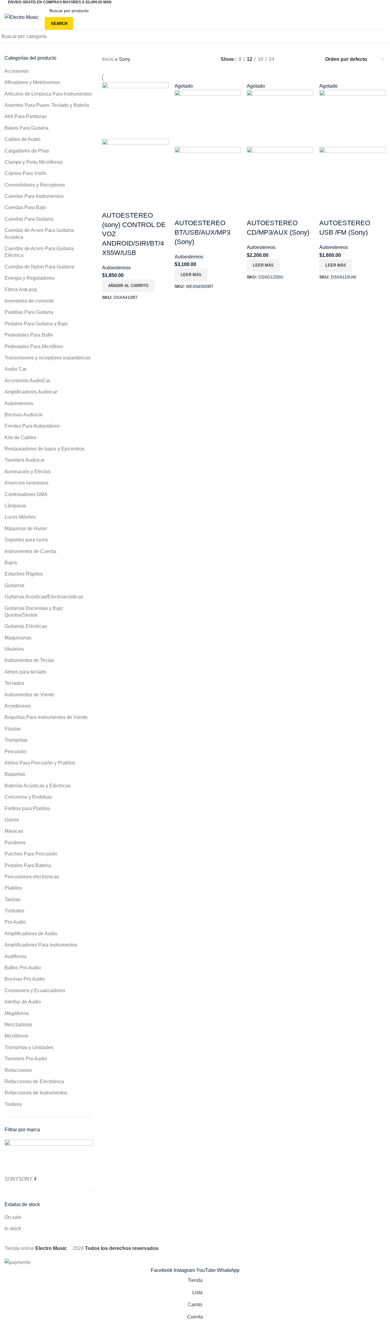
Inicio (108, 59)
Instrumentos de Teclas (29, 660)
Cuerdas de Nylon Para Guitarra (39, 266)
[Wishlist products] (333, 17)
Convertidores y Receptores (35, 184)
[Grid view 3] (300, 59)
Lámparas (15, 505)
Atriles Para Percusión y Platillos (40, 762)
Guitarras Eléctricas (26, 626)
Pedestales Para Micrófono (34, 346)
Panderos (15, 842)
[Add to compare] (109, 203)
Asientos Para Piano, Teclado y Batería (47, 105)
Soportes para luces (26, 539)
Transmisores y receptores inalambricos (47, 357)
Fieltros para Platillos (27, 808)
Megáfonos (17, 1013)
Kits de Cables (20, 437)
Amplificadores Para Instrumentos (41, 944)
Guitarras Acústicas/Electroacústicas (44, 596)
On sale (13, 1217)
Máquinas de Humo (26, 528)
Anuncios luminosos (26, 482)
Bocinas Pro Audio (25, 979)
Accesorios (17, 71)
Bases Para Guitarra (26, 128)
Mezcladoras (18, 1024)
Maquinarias (18, 637)
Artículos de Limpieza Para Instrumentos (48, 93)
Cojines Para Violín (26, 173)
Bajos (11, 562)
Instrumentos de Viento (29, 694)
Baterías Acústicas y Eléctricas (38, 785)
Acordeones (18, 706)
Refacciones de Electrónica (34, 1081)
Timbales (14, 910)
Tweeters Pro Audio (26, 1058)
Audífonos (16, 956)
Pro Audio (15, 922)
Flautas (13, 728)
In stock (13, 1228)
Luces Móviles (20, 517)
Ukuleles (14, 649)
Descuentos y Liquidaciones (347, 36)
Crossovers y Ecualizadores (35, 990)
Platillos (13, 888)
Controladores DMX (26, 494)
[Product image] (135, 167)
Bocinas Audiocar (24, 414)
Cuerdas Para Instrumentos (34, 196)
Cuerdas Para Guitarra (29, 219)
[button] (128, 285)
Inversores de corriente (29, 300)
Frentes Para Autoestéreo (32, 426)
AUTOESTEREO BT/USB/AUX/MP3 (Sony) (202, 232)
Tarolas (12, 899)
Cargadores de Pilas (27, 150)
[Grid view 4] (311, 59)
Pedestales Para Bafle (29, 335)
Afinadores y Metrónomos (32, 82)
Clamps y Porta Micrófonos (34, 162)
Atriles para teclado (25, 671)
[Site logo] (22, 16)
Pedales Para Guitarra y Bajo (36, 323)
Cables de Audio (23, 139)
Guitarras (14, 585)
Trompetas (16, 740)
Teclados (14, 683)
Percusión (16, 751)
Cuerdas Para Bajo (25, 207)
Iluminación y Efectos (28, 471)
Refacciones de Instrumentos (36, 1092)
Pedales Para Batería (28, 865)
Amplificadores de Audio (31, 933)
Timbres (13, 1104)
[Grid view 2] (288, 59)
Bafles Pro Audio (23, 967)
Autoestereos (19, 403)
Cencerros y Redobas (28, 797)
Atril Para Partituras (26, 116)
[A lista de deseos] (126, 203)
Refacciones (18, 1070)
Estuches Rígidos (24, 573)
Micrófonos (16, 1035)
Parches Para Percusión (31, 853)
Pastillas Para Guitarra (29, 312)
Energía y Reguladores (30, 278)
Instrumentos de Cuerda (30, 551)
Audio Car (16, 369)
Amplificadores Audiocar (31, 391)
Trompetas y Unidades (29, 1047)
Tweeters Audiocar (25, 460)
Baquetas (15, 774)
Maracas (14, 831)
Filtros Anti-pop (21, 289)
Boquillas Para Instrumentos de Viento (46, 717)
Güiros (12, 819)
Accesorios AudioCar (27, 380)
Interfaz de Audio (23, 1001)
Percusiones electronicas (32, 876)
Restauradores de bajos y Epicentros (44, 448)
